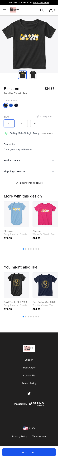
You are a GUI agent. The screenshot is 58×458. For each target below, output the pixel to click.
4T (35, 123)
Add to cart (29, 452)
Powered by (20, 403)
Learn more (46, 133)
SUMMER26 (23, 2)
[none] (44, 116)
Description (10, 144)
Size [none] (6, 116)
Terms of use (39, 436)
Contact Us (29, 375)
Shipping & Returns (14, 171)
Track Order (29, 367)
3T (22, 123)
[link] (16, 214)
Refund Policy (29, 383)
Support (29, 359)
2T (9, 123)
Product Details (12, 160)
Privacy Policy (19, 436)
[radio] (9, 123)
